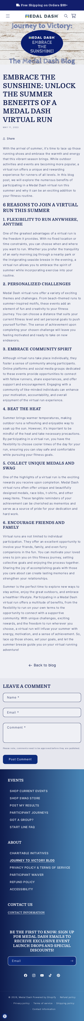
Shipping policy (65, 1003)
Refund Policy (22, 882)
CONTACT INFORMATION (26, 912)
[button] (8, 16)
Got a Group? (21, 820)
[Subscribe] (71, 960)
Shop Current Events (29, 791)
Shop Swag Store (25, 798)
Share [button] (11, 138)
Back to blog (45, 665)
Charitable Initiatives (29, 853)
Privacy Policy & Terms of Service (40, 867)
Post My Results (24, 805)
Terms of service (42, 1003)
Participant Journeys (29, 812)
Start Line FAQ (22, 827)
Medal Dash (25, 997)
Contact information (43, 1009)
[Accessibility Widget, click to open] (5, 1016)
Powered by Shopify (44, 997)
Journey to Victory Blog (32, 860)
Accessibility (21, 889)
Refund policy (68, 997)
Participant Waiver (27, 875)
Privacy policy (21, 1003)
